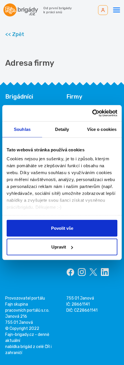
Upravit (58, 246)
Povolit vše (62, 227)
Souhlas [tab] (22, 129)
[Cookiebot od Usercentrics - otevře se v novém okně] (92, 113)
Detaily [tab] (62, 129)
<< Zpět (14, 34)
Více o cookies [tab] (102, 129)
